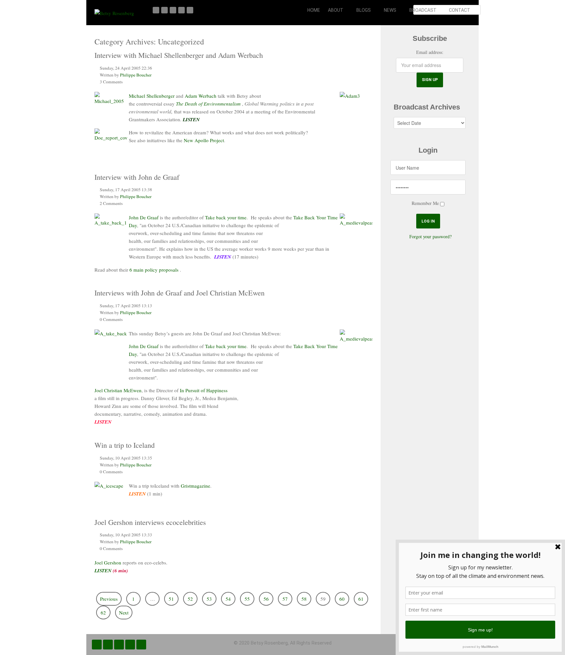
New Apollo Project (204, 140)
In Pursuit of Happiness (204, 390)
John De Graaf (144, 217)
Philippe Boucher (136, 75)
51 (171, 599)
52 (190, 599)
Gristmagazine (195, 485)
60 (342, 599)
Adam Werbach (200, 95)
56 (266, 599)
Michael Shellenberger (152, 95)
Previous (109, 599)
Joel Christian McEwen (118, 390)
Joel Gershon (107, 562)
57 (285, 599)
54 (228, 599)
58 (304, 599)
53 (209, 599)
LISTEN (102, 570)
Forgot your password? (430, 236)
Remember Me (425, 203)
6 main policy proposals (154, 269)
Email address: (429, 52)
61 (361, 599)
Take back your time (226, 217)
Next (123, 612)
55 (247, 599)
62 (103, 612)
